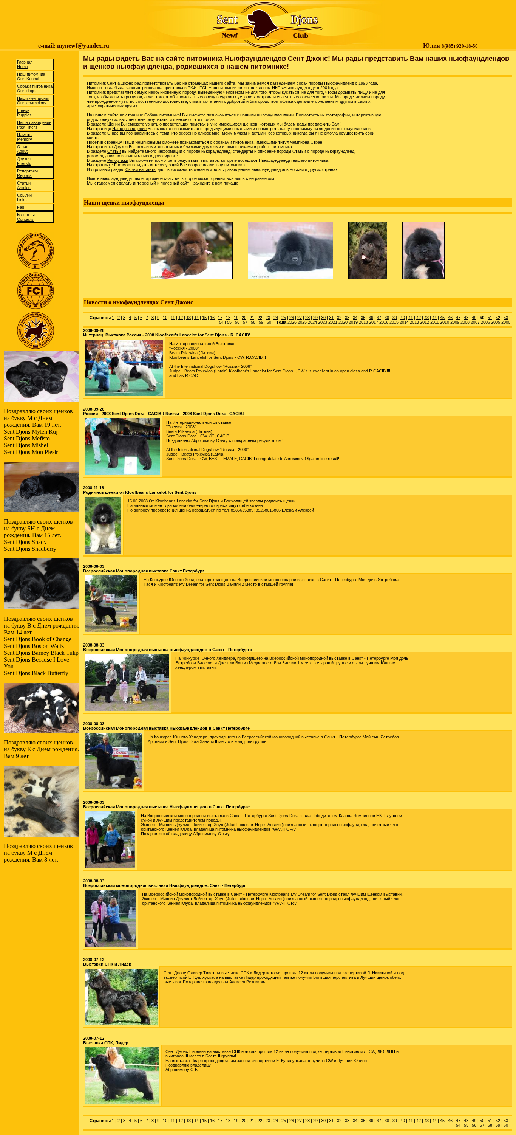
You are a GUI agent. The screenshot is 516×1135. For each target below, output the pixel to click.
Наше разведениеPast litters (34, 124)
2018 (363, 322)
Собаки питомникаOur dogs (35, 88)
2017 (373, 322)
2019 (353, 322)
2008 (465, 322)
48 (466, 317)
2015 (394, 322)
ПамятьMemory (24, 136)
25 (283, 317)
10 (165, 317)
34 (355, 317)
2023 (322, 322)
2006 (485, 322)
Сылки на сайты (140, 169)
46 (450, 317)
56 (237, 322)
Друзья (121, 146)
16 (212, 317)
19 (236, 317)
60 (269, 322)
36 (371, 317)
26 (291, 317)
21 (252, 317)
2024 (312, 322)
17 (220, 317)
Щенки (113, 124)
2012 (424, 322)
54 (221, 322)
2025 (302, 322)
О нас (113, 133)
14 (196, 317)
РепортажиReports (27, 173)
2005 (495, 322)
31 (331, 317)
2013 (414, 322)
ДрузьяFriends (24, 161)
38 (387, 317)
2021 (332, 322)
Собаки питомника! (162, 115)
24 (275, 317)
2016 (383, 322)
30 (323, 317)
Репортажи (117, 160)
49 (474, 317)
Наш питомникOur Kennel (31, 76)
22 (260, 317)
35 (363, 317)
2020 (343, 322)
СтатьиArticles (24, 185)
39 (394, 317)
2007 (475, 322)
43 (426, 317)
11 (173, 317)
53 (506, 317)
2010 (444, 322)
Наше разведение (129, 128)
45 (442, 317)
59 (261, 322)
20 (244, 317)
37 (379, 317)
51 (490, 317)
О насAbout (22, 149)
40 (402, 317)
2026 (292, 322)
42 (418, 317)
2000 (505, 322)
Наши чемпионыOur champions (33, 100)
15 (204, 317)
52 (498, 317)
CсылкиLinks (24, 197)
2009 (454, 322)
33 (347, 317)
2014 (404, 322)
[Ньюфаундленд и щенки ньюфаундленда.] (264, 47)
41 (410, 317)
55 (229, 322)
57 (245, 322)
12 (180, 317)
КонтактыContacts (26, 217)
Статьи (114, 151)
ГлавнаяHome (24, 64)
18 (228, 317)
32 (339, 317)
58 (253, 322)
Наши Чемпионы (139, 142)
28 (307, 317)
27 (299, 317)
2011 (434, 322)
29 (315, 317)
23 (268, 317)
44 (434, 317)
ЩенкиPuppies (24, 112)
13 (188, 317)
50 (482, 1120)
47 (458, 317)
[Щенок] (191, 281)
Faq (20, 207)
